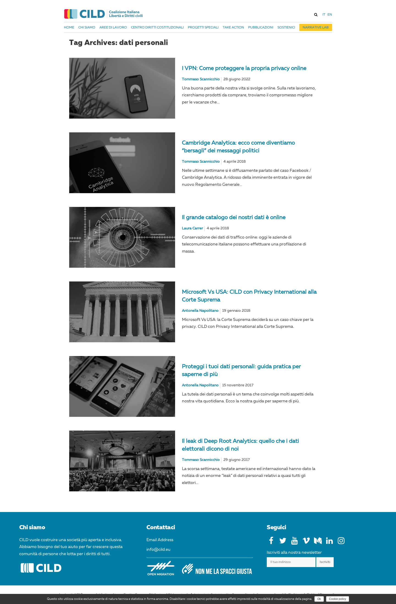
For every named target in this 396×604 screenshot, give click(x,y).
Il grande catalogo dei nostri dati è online (234, 217)
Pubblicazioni (260, 27)
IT (323, 14)
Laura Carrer (192, 228)
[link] (316, 14)
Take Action (233, 27)
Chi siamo (86, 27)
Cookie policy (337, 599)
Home (69, 27)
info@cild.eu (158, 550)
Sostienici (286, 27)
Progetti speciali (203, 27)
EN (329, 14)
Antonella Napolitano (200, 311)
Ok (319, 599)
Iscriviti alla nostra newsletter (294, 553)
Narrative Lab (316, 27)
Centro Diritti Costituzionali (157, 27)
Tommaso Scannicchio (201, 79)
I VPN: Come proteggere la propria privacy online (244, 68)
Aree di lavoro (113, 27)
